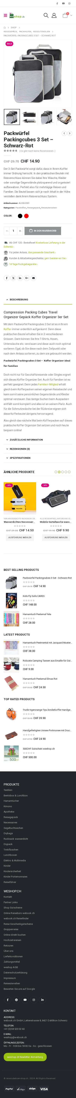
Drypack (8, 844)
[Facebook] (57, 3)
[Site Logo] (17, 15)
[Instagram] (69, 3)
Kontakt (8, 896)
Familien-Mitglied (48, 384)
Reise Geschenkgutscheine (18, 924)
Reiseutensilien (49, 208)
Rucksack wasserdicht (16, 838)
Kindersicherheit (12, 871)
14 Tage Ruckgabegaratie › (23, 264)
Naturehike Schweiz (30, 519)
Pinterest (16, 1000)
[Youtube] (63, 3)
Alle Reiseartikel (12, 519)
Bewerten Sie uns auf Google (19, 989)
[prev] (64, 133)
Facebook (7, 278)
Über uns (8, 951)
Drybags (8, 833)
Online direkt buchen (15, 934)
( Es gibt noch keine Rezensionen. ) (37, 151)
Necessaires (10, 822)
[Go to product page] (11, 582)
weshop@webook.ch (15, 1037)
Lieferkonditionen (13, 956)
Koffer (7, 329)
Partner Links (11, 902)
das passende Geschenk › (42, 252)
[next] (69, 133)
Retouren (8, 945)
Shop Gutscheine (13, 907)
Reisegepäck (33, 208)
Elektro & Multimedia (15, 860)
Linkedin (42, 1000)
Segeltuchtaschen (13, 828)
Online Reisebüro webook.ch (19, 913)
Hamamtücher (11, 800)
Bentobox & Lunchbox (15, 795)
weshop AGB (11, 967)
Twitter (13, 278)
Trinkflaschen (11, 849)
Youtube (25, 1000)
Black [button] (20, 216)
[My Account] (54, 15)
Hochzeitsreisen (12, 940)
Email (33, 278)
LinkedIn (20, 278)
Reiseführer (10, 882)
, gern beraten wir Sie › (55, 258)
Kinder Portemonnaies (15, 876)
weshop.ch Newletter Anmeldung (25, 1057)
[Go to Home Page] (5, 28)
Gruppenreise (11, 929)
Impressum (10, 978)
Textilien (8, 790)
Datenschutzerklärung (15, 972)
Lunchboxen (10, 855)
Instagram (33, 1000)
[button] (7, 15)
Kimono (8, 806)
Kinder (7, 865)
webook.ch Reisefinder (16, 918)
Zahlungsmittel (12, 961)
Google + (27, 278)
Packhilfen (20, 208)
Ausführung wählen (19, 537)
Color (7, 215)
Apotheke (9, 811)
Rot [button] (26, 216)
